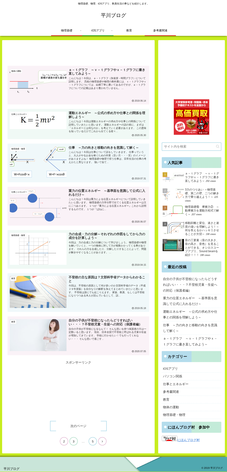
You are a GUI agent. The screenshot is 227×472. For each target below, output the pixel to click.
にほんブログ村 (188, 440)
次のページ (78, 426)
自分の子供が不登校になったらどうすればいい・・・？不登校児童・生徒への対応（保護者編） (190, 284)
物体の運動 (171, 407)
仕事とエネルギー (176, 384)
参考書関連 (171, 392)
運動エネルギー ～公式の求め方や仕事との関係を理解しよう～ (190, 314)
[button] (218, 146)
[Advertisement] (78, 52)
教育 (166, 399)
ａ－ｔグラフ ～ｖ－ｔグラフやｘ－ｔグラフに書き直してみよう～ (190, 341)
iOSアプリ (170, 368)
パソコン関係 (172, 376)
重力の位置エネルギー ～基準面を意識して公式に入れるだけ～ (190, 301)
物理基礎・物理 (174, 415)
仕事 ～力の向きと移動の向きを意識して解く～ (190, 328)
